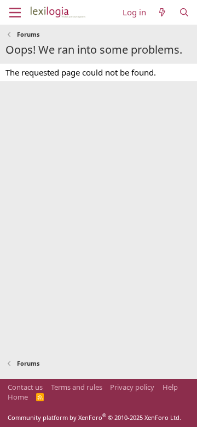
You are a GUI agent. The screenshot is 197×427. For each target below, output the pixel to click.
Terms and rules (76, 387)
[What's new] (162, 12)
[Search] (184, 12)
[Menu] (15, 13)
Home (18, 397)
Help (170, 387)
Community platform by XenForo (94, 417)
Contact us (25, 387)
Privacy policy (132, 387)
